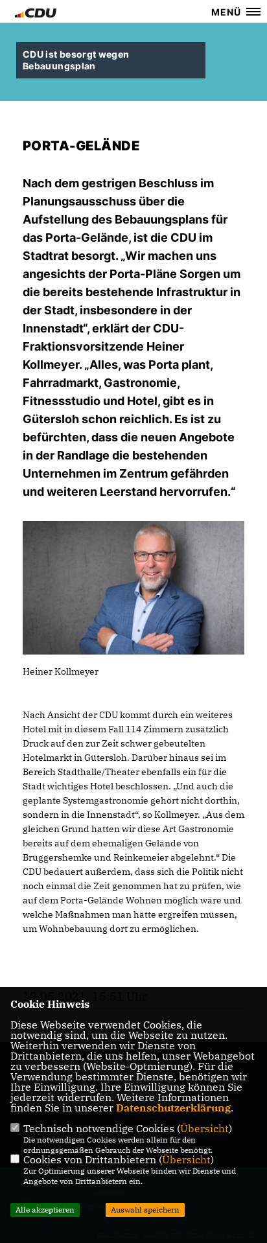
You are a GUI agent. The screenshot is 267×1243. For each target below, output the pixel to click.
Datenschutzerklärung (173, 1107)
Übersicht (204, 1128)
